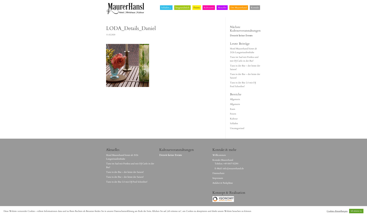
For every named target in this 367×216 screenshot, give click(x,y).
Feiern (233, 113)
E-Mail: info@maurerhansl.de (229, 168)
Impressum (217, 178)
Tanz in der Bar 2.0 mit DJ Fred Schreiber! (126, 181)
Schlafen (234, 123)
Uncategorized (237, 128)
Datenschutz (218, 173)
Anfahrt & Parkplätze (222, 183)
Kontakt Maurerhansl (222, 160)
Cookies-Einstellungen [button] (337, 211)
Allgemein (235, 99)
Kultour (234, 118)
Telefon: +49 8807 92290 (226, 163)
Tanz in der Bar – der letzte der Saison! (125, 172)
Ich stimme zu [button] (356, 211)
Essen (232, 109)
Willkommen (219, 155)
